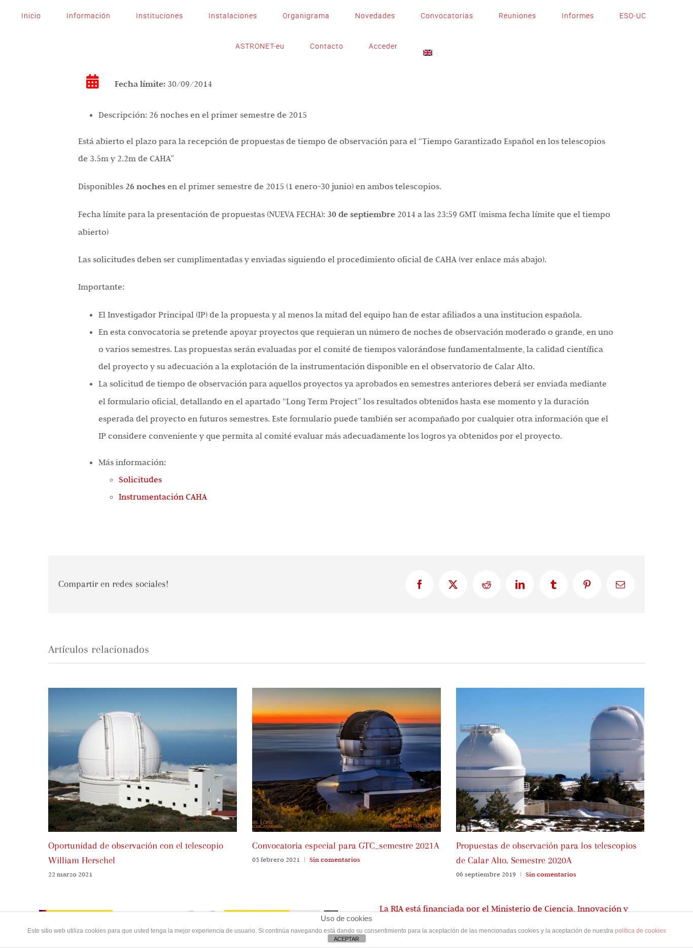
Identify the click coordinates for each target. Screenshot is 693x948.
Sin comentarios (334, 859)
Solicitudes (140, 479)
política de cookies (640, 930)
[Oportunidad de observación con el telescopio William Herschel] (142, 693)
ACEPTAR (346, 939)
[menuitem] (427, 46)
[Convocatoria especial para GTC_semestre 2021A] (346, 693)
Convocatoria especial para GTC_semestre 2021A (345, 845)
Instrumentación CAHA (163, 496)
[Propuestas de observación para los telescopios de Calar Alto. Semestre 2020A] (550, 693)
